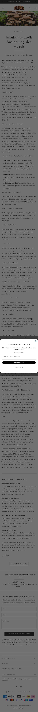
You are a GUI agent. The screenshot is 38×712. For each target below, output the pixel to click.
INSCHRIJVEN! (19, 362)
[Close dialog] (36, 341)
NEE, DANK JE (19, 367)
